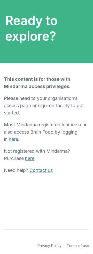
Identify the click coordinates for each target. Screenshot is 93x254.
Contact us (41, 170)
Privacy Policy (49, 245)
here (13, 139)
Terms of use (78, 245)
